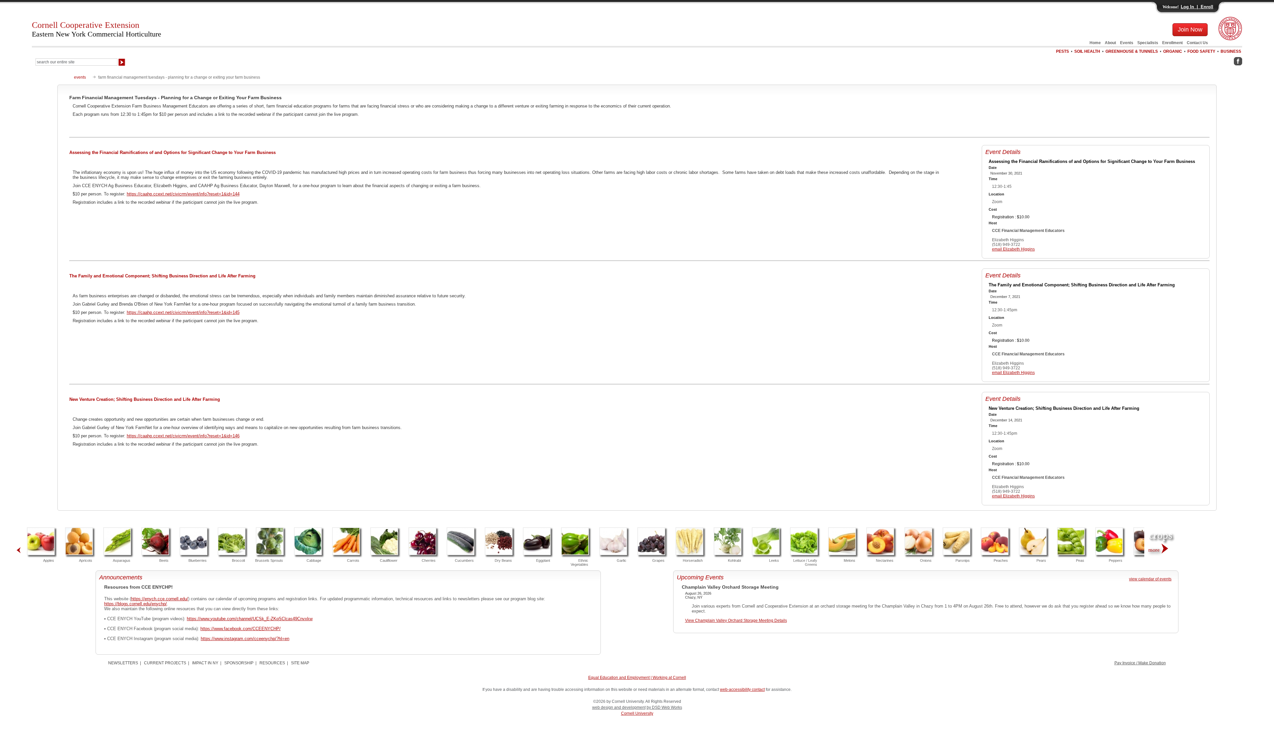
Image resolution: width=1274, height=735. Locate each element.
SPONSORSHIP (238, 663)
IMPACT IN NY (205, 663)
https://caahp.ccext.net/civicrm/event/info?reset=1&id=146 (183, 435)
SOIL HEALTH (1087, 51)
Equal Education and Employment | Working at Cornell (637, 677)
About (1110, 42)
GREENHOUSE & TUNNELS (1131, 51)
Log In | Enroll (1197, 6)
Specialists (1147, 42)
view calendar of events (1150, 579)
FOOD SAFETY (1201, 51)
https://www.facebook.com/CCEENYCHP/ (240, 628)
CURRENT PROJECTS (165, 663)
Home (1095, 42)
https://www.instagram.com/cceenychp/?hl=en (245, 638)
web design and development (619, 707)
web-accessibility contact (742, 689)
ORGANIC (1172, 51)
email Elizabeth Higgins (1013, 249)
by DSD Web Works (664, 707)
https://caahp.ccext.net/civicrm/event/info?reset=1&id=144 (183, 193)
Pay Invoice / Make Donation (1140, 663)
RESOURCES (272, 663)
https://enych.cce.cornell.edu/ (159, 598)
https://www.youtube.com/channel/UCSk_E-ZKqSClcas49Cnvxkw (250, 618)
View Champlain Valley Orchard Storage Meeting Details (736, 620)
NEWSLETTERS (123, 663)
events (80, 77)
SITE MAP (300, 663)
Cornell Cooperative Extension (96, 29)
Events (1126, 42)
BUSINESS (1231, 51)
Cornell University (637, 713)
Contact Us (1197, 42)
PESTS (1062, 51)
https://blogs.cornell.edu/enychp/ (135, 603)
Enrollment (1172, 42)
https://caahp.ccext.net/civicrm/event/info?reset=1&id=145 (183, 312)
